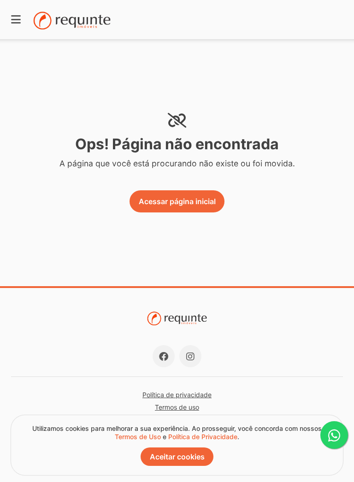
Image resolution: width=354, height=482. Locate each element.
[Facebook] (164, 356)
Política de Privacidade (202, 437)
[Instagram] (190, 356)
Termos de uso (177, 407)
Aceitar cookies (177, 456)
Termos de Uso (138, 437)
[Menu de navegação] (16, 19)
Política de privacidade (177, 395)
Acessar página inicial (177, 201)
